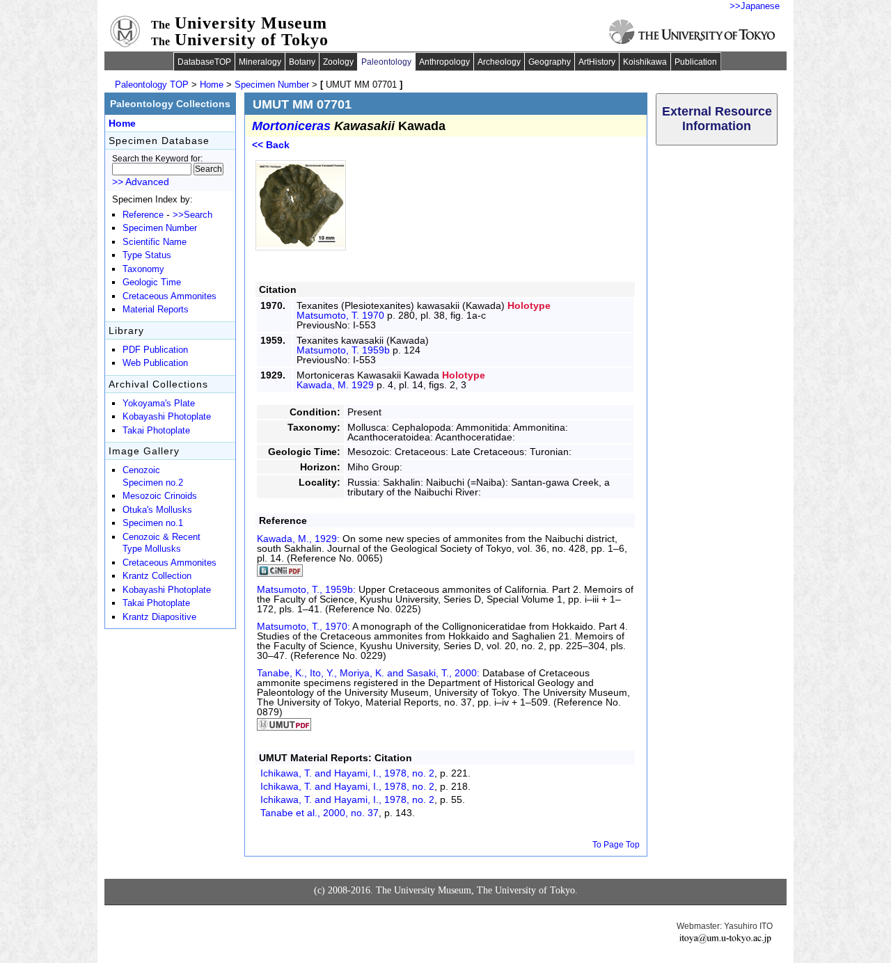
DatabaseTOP (204, 62)
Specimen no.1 (153, 523)
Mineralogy (260, 62)
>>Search (192, 215)
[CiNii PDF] (280, 573)
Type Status (147, 255)
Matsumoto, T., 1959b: (307, 589)
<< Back (271, 144)
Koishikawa (645, 62)
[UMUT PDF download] (284, 727)
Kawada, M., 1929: (299, 538)
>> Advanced (140, 181)
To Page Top (616, 845)
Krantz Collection (157, 576)
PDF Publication (155, 350)
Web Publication (155, 363)
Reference (143, 215)
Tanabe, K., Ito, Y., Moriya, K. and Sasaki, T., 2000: (369, 672)
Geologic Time (152, 282)
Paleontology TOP (152, 84)
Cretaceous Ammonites (169, 296)
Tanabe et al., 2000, (319, 812)
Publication (696, 62)
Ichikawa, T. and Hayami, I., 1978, (347, 773)
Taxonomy (143, 269)
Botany (302, 62)
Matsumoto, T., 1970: (304, 626)
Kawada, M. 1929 (335, 384)
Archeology (499, 62)
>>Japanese (755, 6)
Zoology (338, 62)
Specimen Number (272, 84)
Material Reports (156, 310)
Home (211, 84)
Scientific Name (155, 242)
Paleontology (386, 62)
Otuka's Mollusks (157, 510)
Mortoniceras (291, 126)
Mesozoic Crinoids (160, 496)
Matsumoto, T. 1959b (343, 350)
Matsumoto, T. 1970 (340, 315)
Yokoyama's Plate (159, 403)
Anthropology (444, 62)
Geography (549, 62)
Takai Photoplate (156, 431)
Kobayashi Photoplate (167, 417)
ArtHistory (596, 62)
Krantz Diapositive (159, 617)
